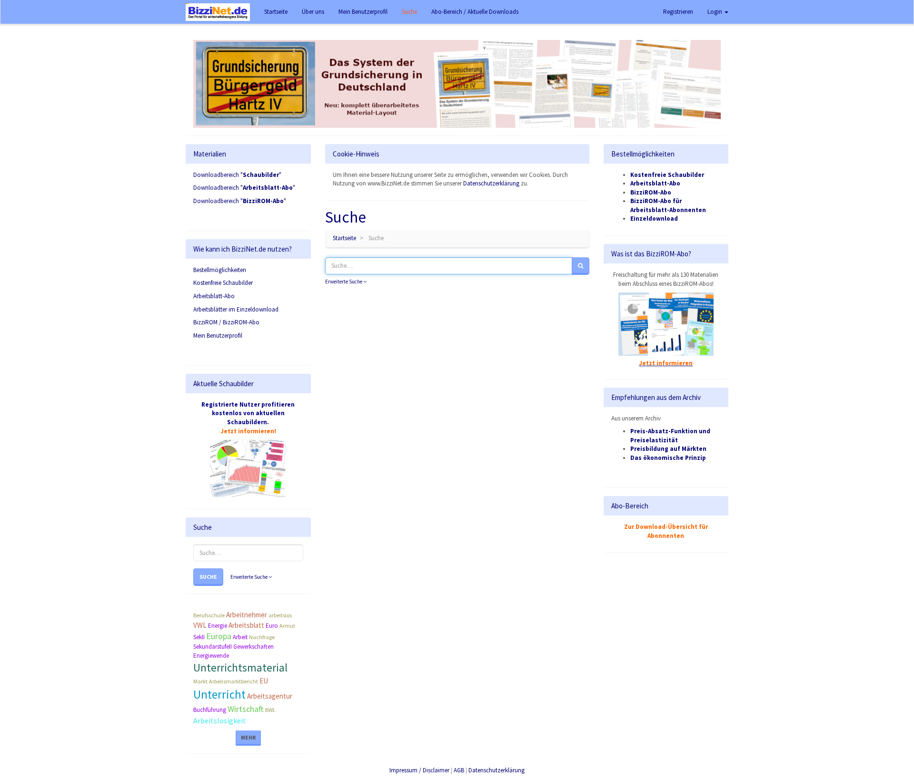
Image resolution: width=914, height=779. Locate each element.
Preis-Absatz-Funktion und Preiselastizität (670, 435)
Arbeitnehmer (246, 614)
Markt (200, 681)
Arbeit (240, 637)
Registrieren (678, 12)
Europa (218, 636)
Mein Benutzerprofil (217, 335)
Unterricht (219, 694)
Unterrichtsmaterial (240, 667)
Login (715, 12)
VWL (200, 625)
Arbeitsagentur (269, 696)
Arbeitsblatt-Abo (214, 296)
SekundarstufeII (212, 647)
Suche (208, 576)
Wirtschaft (246, 708)
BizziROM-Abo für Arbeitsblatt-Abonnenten (668, 205)
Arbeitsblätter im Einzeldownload (235, 309)
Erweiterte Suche (249, 577)
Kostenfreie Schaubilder (223, 283)
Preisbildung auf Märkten (668, 449)
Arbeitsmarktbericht (233, 681)
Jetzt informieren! (248, 431)
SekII (199, 637)
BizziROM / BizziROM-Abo (226, 322)
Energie (217, 626)
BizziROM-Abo (650, 192)
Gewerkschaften (253, 647)
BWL (270, 709)
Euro (272, 626)
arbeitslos (280, 615)
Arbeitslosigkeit (219, 720)
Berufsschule (209, 615)
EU (263, 680)
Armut (287, 625)
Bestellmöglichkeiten (219, 270)
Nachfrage (262, 637)
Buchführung (209, 710)
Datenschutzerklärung (491, 183)
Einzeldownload (654, 218)
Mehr (248, 737)
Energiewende (211, 656)
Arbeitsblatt (246, 625)
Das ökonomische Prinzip (668, 458)
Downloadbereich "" (237, 175)
